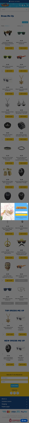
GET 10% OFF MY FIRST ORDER (21, 214)
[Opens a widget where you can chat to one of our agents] (24, 420)
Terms (22, 218)
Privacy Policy (20, 218)
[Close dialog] (27, 203)
